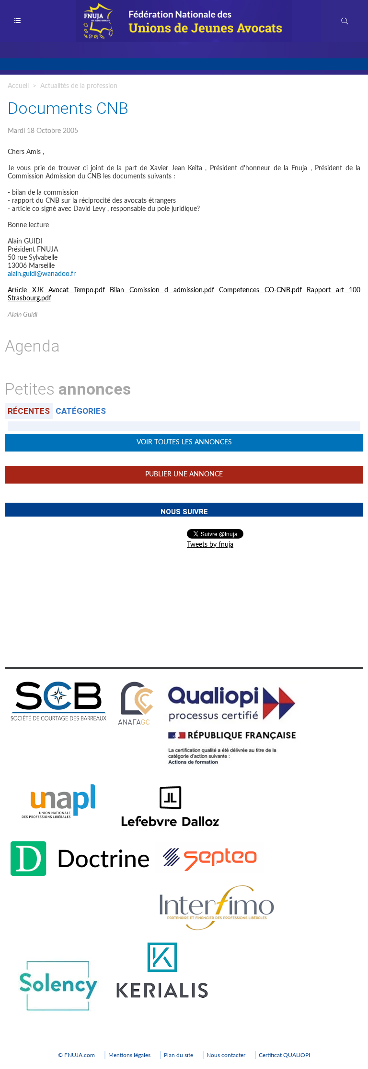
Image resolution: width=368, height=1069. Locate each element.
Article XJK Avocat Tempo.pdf (56, 290)
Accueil (18, 86)
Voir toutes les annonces (184, 442)
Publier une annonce (184, 474)
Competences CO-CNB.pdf (260, 290)
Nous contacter (226, 1055)
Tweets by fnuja (210, 544)
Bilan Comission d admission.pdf (162, 290)
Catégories (81, 411)
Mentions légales (129, 1055)
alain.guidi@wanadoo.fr (42, 274)
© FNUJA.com (76, 1055)
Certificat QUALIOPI (284, 1055)
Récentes (29, 411)
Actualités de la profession (78, 86)
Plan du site (178, 1055)
